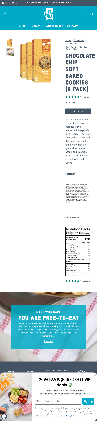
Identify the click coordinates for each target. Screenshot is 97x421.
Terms (79, 416)
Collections (79, 40)
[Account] (86, 14)
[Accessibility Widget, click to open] (4, 416)
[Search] (5, 13)
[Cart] (91, 14)
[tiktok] (16, 3)
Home (68, 40)
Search (31, 371)
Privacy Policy (70, 416)
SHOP (11, 371)
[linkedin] (13, 3)
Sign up (88, 401)
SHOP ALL (69, 44)
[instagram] (9, 3)
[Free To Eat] (48, 14)
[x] (6, 3)
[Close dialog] (94, 375)
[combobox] (39, 401)
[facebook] (3, 3)
